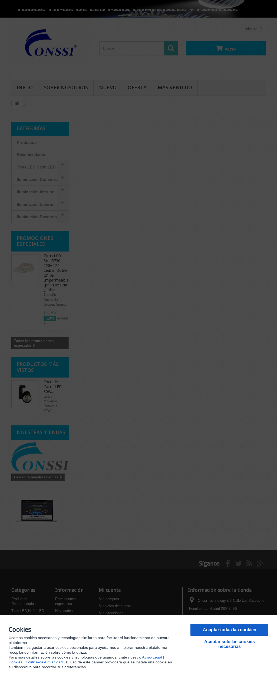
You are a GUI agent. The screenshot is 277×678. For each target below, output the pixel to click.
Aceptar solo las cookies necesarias (229, 644)
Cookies (15, 662)
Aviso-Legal (152, 657)
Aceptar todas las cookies (229, 629)
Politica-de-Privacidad (44, 662)
